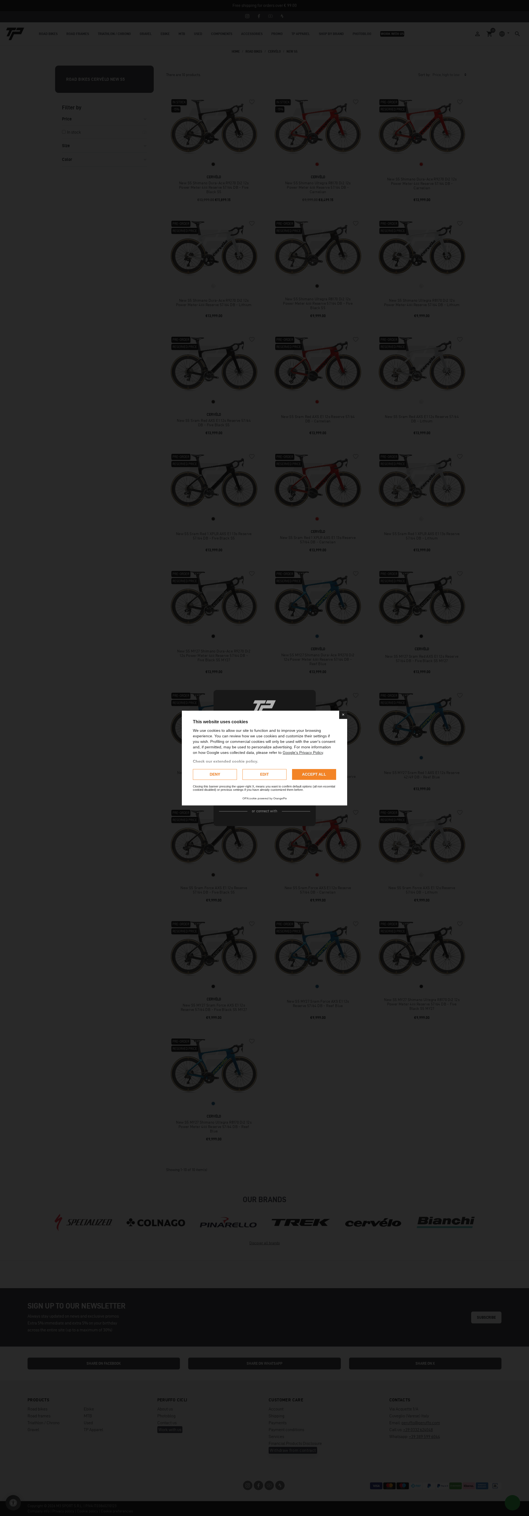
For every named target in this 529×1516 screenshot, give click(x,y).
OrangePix (280, 798)
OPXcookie (249, 798)
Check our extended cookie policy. (225, 761)
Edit (264, 774)
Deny (215, 774)
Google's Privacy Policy (303, 752)
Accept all (314, 774)
